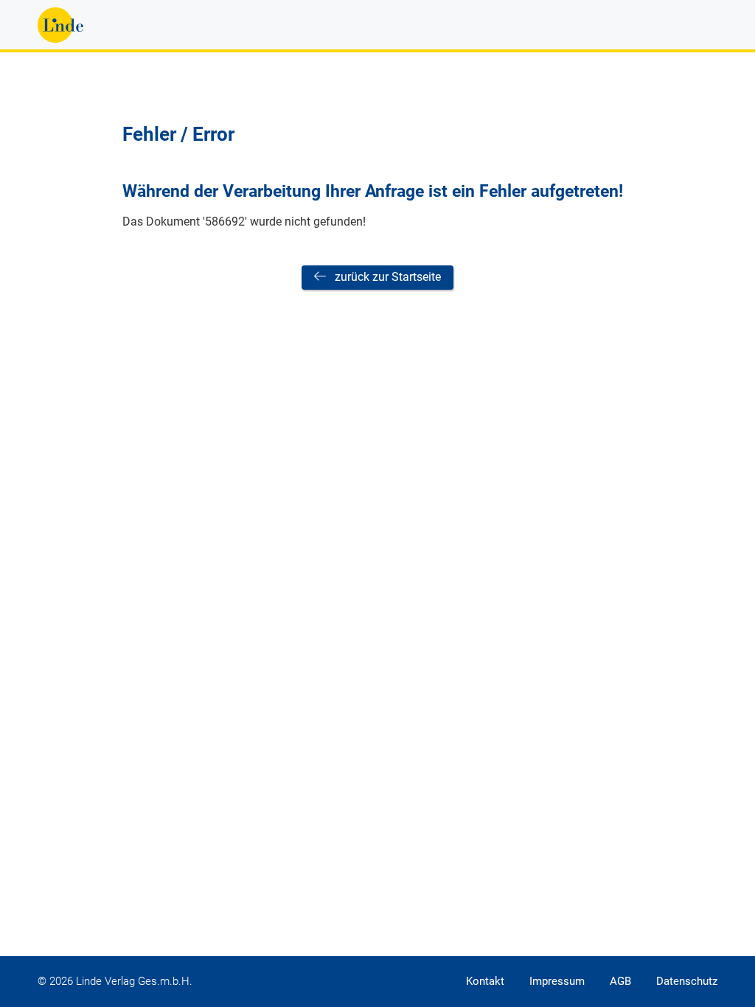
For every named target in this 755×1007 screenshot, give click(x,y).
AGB (620, 981)
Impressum (557, 981)
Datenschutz (686, 981)
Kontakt (485, 981)
